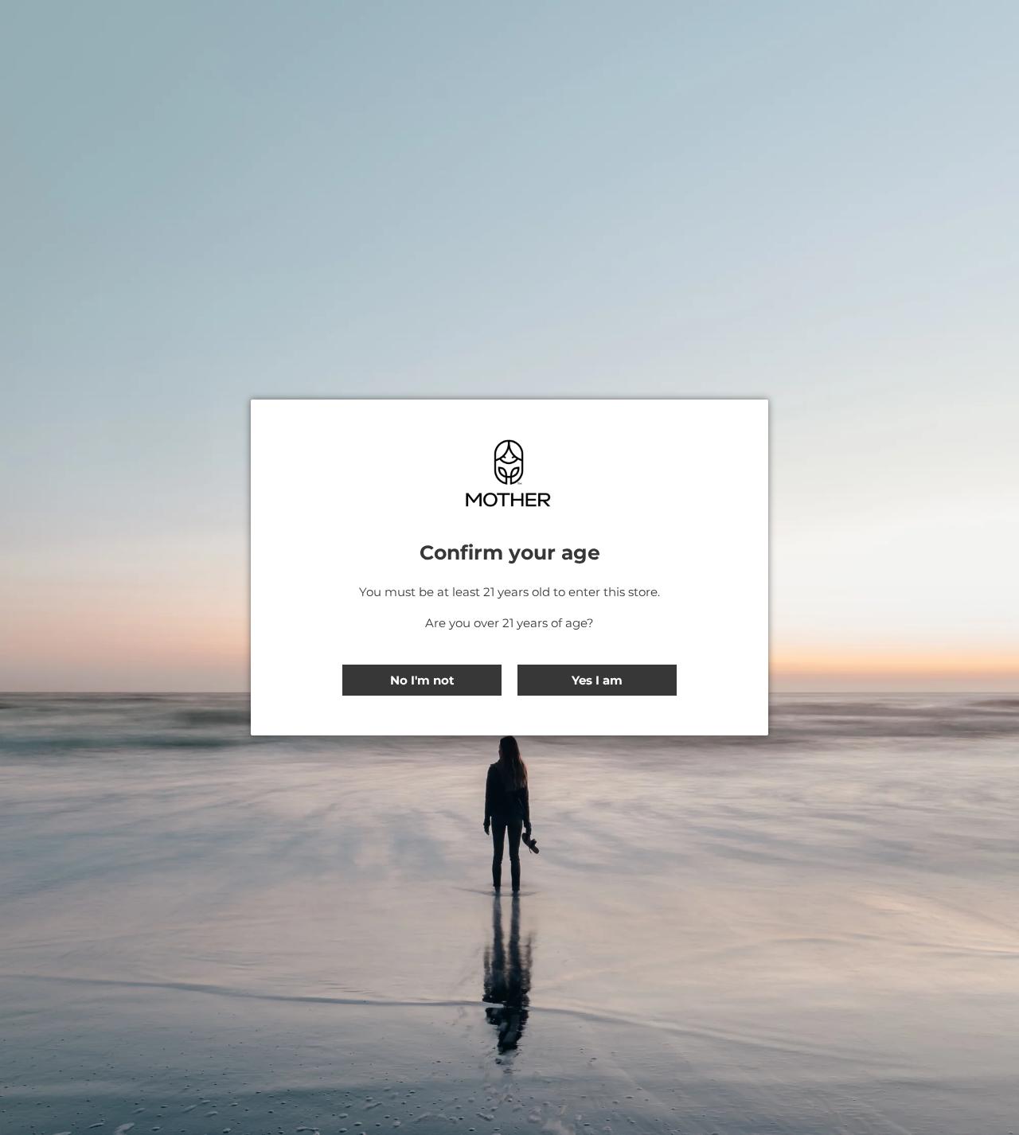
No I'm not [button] (422, 680)
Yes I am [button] (597, 680)
